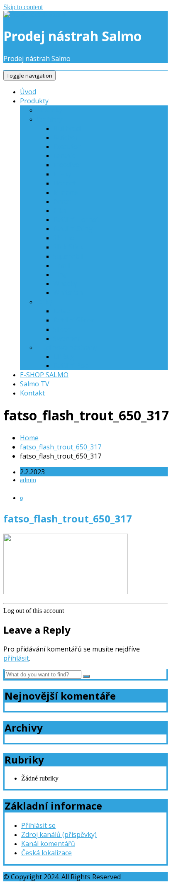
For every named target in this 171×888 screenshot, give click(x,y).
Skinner (65, 237)
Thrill (61, 265)
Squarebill (68, 256)
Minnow (65, 192)
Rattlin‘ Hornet (76, 219)
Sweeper (66, 338)
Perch (62, 201)
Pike (59, 210)
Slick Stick (68, 246)
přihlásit (16, 658)
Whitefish (68, 292)
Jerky (44, 301)
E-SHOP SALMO (44, 374)
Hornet (64, 183)
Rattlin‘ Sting (73, 228)
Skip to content (23, 6)
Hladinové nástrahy (67, 347)
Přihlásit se (38, 825)
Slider (62, 329)
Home (29, 437)
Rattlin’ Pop (71, 365)
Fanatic (64, 155)
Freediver (67, 164)
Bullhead (67, 128)
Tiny (60, 274)
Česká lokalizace (46, 852)
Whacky (65, 283)
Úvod (28, 91)
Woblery (50, 119)
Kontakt (32, 393)
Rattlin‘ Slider (73, 319)
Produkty (34, 100)
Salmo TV (34, 383)
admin (28, 479)
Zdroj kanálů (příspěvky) (59, 834)
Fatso (61, 310)
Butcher (65, 137)
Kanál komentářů (48, 843)
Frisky (62, 173)
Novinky (49, 110)
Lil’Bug (63, 356)
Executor (67, 146)
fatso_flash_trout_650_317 (60, 446)
